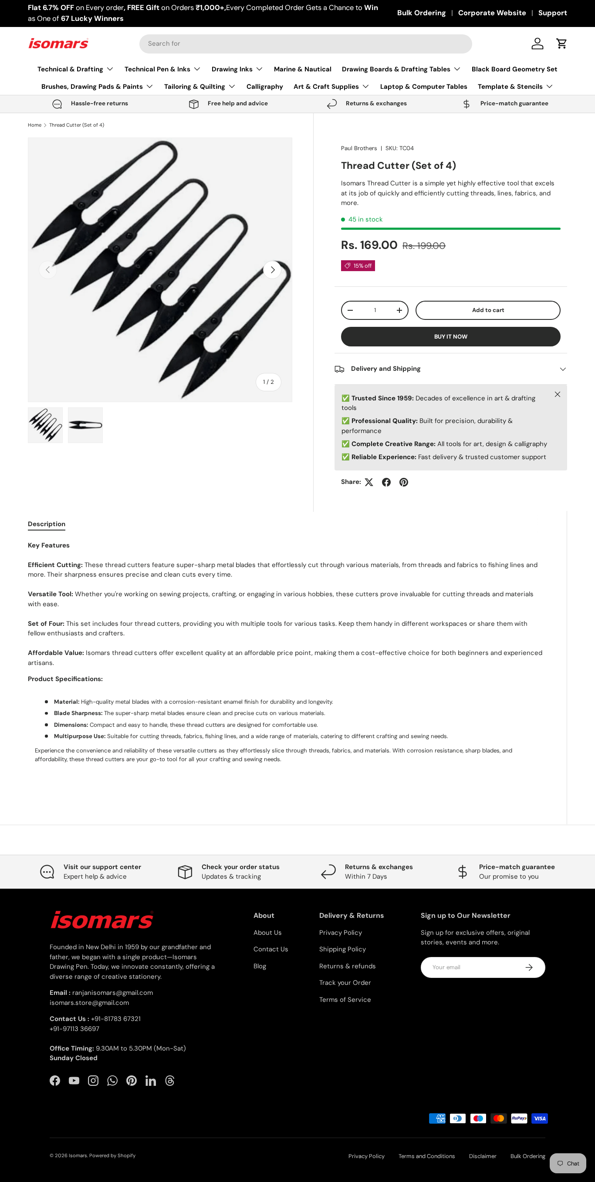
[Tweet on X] (369, 482)
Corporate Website (492, 12)
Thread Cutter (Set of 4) (76, 125)
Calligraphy (265, 86)
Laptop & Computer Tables (423, 86)
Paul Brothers (359, 148)
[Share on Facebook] (386, 482)
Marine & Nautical (302, 69)
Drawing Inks (232, 69)
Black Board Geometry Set (515, 69)
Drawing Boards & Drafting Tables (396, 69)
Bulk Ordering (421, 12)
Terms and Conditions (427, 1156)
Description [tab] (46, 524)
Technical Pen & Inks (157, 69)
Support (552, 12)
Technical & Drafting (70, 69)
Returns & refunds (347, 966)
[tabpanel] (287, 663)
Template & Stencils (510, 86)
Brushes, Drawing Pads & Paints (92, 86)
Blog (260, 966)
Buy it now (450, 336)
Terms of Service (345, 999)
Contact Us (271, 949)
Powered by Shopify (112, 1155)
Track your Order (345, 982)
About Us (268, 932)
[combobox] (305, 43)
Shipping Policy (342, 949)
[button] (561, 43)
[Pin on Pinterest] (403, 482)
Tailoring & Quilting (194, 86)
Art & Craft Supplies (326, 86)
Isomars (78, 1155)
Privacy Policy (340, 932)
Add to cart (488, 310)
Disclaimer (483, 1156)
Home (34, 125)
